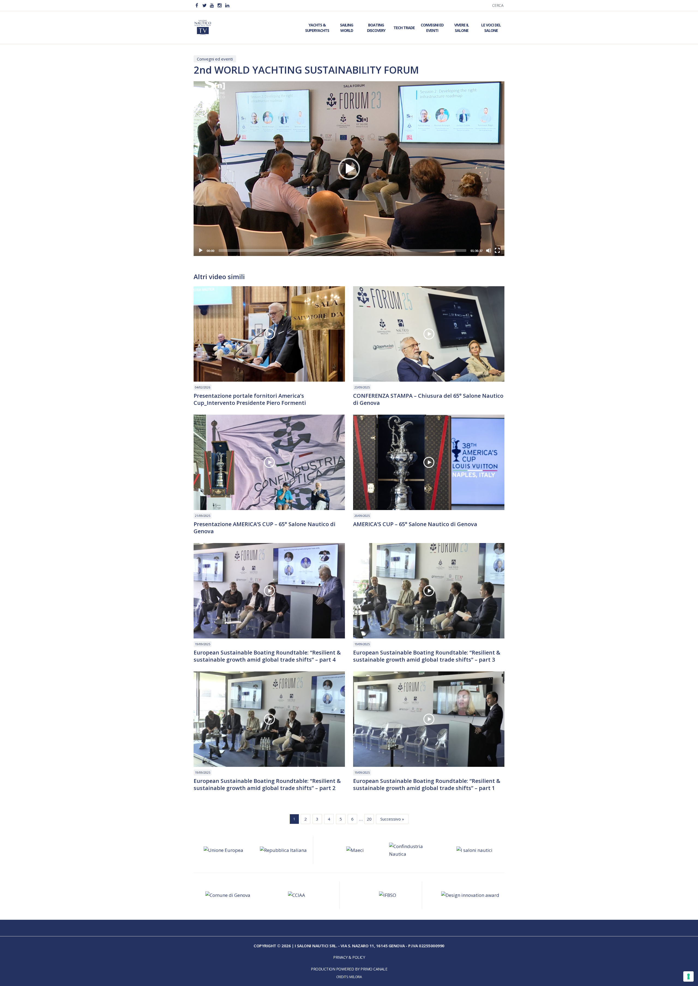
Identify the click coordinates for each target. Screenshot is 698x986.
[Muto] (488, 250)
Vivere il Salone (461, 27)
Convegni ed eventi (215, 59)
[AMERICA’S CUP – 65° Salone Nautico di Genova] (428, 462)
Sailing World (346, 27)
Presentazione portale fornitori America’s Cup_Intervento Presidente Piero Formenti (250, 399)
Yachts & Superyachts (317, 27)
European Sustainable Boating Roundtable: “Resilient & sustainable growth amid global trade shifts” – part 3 (426, 656)
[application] (349, 168)
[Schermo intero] (497, 250)
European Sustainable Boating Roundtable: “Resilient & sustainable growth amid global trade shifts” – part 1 (426, 784)
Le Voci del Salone (491, 27)
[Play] (200, 250)
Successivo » (392, 819)
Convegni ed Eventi (432, 27)
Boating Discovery (376, 27)
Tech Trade (404, 27)
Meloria (355, 977)
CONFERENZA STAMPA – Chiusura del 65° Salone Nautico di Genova (428, 399)
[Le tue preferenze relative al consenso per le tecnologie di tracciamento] (688, 976)
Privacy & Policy (349, 957)
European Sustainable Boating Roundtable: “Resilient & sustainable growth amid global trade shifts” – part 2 (267, 784)
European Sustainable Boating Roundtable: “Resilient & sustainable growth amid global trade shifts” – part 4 (267, 656)
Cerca (498, 5)
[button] (349, 169)
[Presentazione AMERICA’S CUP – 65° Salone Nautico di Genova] (269, 462)
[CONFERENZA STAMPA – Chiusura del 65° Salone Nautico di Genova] (428, 334)
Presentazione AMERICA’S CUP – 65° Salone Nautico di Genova (264, 528)
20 (369, 819)
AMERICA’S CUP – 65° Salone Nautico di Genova (415, 524)
